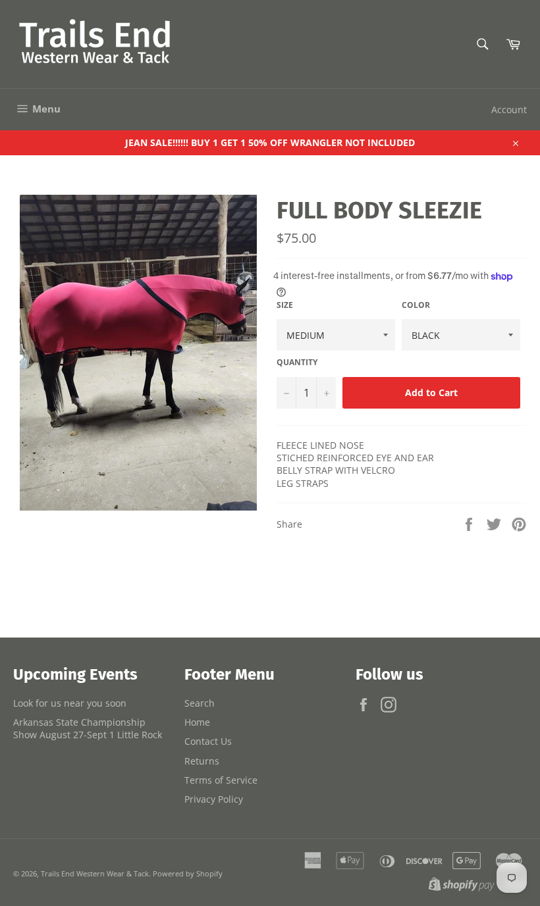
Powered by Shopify (188, 873)
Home (197, 722)
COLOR (416, 305)
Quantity (297, 362)
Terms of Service (220, 780)
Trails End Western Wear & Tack (95, 873)
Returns (201, 761)
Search (199, 703)
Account (509, 109)
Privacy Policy (213, 799)
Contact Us (208, 741)
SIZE (285, 305)
